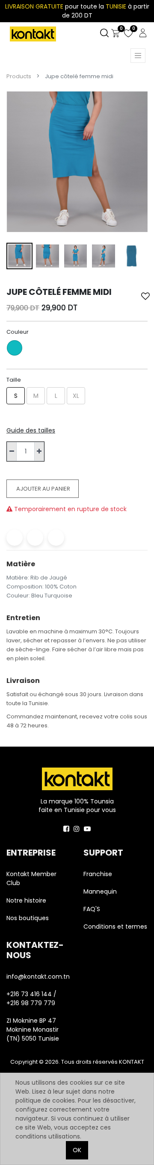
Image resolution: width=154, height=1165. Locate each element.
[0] (115, 33)
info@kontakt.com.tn (38, 976)
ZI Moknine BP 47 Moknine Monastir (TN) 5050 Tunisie (32, 1029)
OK (77, 1150)
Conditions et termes (115, 926)
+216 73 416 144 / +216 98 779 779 (31, 998)
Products (18, 76)
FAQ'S (91, 909)
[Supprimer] (12, 451)
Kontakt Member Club (31, 878)
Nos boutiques (27, 918)
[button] (145, 296)
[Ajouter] (39, 451)
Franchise (97, 874)
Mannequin (100, 891)
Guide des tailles (30, 430)
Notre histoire (26, 900)
